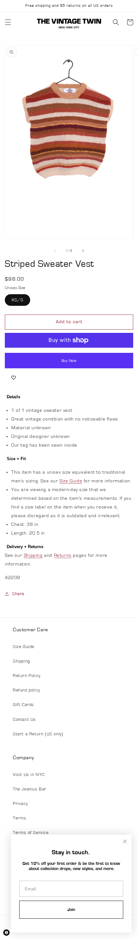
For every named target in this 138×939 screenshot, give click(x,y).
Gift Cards (23, 704)
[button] (8, 22)
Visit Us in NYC (29, 774)
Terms (19, 818)
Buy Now (69, 361)
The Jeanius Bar (30, 789)
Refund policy (26, 690)
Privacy (20, 803)
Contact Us (24, 719)
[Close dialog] (125, 841)
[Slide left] (55, 251)
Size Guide (70, 481)
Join (71, 909)
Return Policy (26, 675)
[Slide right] (83, 251)
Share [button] (18, 594)
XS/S (17, 300)
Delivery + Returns (25, 546)
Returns (63, 555)
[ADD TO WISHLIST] (13, 378)
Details (13, 396)
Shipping (33, 555)
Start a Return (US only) (38, 734)
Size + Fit (16, 458)
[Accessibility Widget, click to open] (6, 932)
